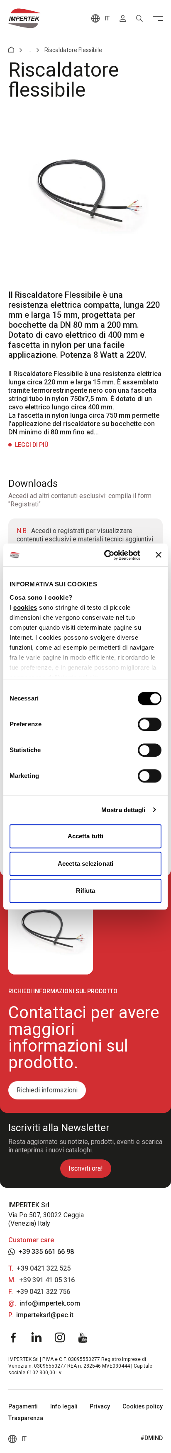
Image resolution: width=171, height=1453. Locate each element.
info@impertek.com (50, 1303)
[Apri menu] (158, 18)
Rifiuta (85, 890)
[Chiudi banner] (158, 555)
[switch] (149, 724)
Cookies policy (142, 1406)
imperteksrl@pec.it (44, 1315)
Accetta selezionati (85, 863)
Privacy (100, 1406)
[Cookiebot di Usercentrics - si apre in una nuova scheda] (105, 555)
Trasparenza (25, 1418)
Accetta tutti (85, 836)
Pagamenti (23, 1406)
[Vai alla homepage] (24, 18)
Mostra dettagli (123, 809)
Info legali (64, 1406)
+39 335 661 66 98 (46, 1252)
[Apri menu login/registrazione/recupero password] (123, 18)
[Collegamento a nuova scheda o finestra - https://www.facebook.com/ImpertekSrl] (13, 1338)
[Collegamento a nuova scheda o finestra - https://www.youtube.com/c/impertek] (83, 1338)
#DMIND (151, 1438)
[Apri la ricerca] (139, 18)
